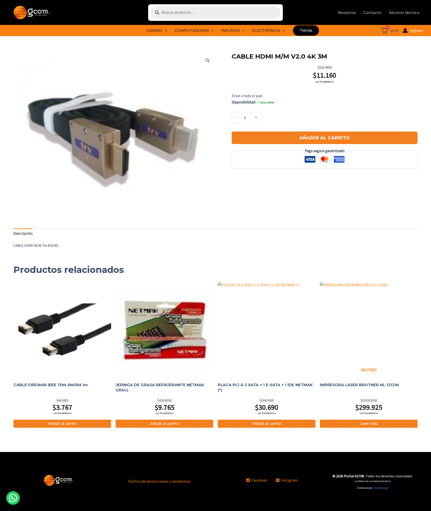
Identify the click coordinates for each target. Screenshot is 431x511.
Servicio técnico (404, 12)
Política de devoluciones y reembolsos (159, 481)
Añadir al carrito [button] (62, 423)
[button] (165, 30)
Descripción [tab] (23, 233)
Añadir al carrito (324, 137)
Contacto (372, 12)
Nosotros (347, 12)
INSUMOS (230, 30)
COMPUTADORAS (192, 30)
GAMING (154, 30)
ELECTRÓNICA (266, 30)
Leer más (368, 423)
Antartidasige (380, 487)
